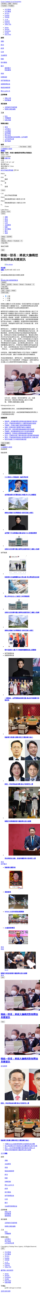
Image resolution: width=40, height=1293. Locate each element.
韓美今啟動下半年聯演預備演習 (15, 439)
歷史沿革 (8, 135)
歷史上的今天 (5, 91)
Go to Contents (5, 1)
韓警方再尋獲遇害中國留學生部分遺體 (18, 1150)
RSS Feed (8, 34)
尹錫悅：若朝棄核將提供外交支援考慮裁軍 (19, 431)
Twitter (7, 33)
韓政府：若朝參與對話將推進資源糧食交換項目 (21, 421)
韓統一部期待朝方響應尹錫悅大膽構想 (18, 427)
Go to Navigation (15, 1)
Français (7, 1265)
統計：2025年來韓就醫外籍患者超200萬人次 (20, 1148)
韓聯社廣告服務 (10, 109)
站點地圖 (8, 120)
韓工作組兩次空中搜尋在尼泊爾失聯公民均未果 (21, 1146)
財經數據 (8, 100)
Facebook (8, 31)
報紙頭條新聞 (5, 87)
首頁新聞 (4, 1066)
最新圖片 (8, 68)
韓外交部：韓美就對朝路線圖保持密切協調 (19, 429)
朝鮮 (2, 59)
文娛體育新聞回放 (11, 1206)
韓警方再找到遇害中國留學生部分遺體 (14, 973)
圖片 (2, 66)
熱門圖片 (4, 864)
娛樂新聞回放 (5, 84)
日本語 (7, 1260)
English (7, 1258)
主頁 (2, 1153)
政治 (2, 45)
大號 (8, 300)
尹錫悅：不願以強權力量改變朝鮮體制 (18, 425)
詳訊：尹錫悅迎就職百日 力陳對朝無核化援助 (20, 423)
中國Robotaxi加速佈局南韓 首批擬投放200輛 (20, 1144)
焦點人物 (8, 98)
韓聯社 (3, 151)
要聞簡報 (8, 1216)
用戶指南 (8, 141)
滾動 (2, 41)
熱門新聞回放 (5, 80)
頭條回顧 (4, 77)
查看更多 (7, 158)
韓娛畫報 (8, 70)
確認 (3, 250)
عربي (6, 1262)
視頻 (2, 73)
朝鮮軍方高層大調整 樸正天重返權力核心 (15, 1140)
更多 (2, 862)
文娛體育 (4, 55)
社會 (2, 52)
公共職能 (8, 131)
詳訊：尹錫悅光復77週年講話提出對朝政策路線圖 (22, 435)
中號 (8, 298)
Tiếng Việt (8, 1267)
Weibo (7, 27)
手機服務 (8, 118)
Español (7, 1263)
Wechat (7, 29)
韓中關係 (4, 62)
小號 (8, 296)
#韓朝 (10, 149)
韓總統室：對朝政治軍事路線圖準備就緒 (19, 433)
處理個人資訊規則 (7, 1270)
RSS (6, 116)
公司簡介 (8, 129)
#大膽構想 (4, 149)
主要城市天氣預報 (11, 107)
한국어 (7, 1256)
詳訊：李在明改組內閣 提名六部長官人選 (15, 1103)
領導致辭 (8, 133)
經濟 (2, 48)
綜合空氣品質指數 (7, 170)
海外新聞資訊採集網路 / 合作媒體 (16, 137)
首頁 (6, 127)
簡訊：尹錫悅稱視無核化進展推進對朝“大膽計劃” (22, 437)
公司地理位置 (9, 139)
